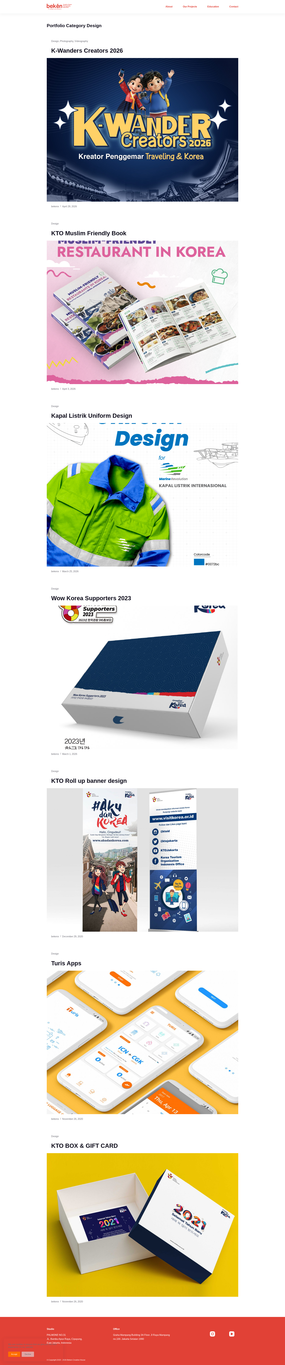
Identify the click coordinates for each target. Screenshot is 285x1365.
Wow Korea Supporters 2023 (91, 598)
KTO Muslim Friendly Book (88, 233)
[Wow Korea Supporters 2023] (142, 677)
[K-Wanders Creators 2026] (142, 130)
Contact (233, 6)
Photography (66, 41)
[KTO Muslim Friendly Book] (142, 312)
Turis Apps (66, 963)
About (169, 6)
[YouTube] (231, 1333)
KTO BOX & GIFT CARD (84, 1145)
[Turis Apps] (142, 1042)
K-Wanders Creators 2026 (87, 50)
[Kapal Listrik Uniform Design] (142, 495)
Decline (28, 1354)
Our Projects (190, 6)
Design (55, 41)
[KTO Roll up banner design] (142, 860)
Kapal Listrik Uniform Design (91, 415)
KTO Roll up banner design (89, 781)
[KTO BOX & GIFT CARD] (142, 1225)
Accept (14, 1354)
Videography (81, 41)
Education (213, 6)
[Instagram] (212, 1333)
